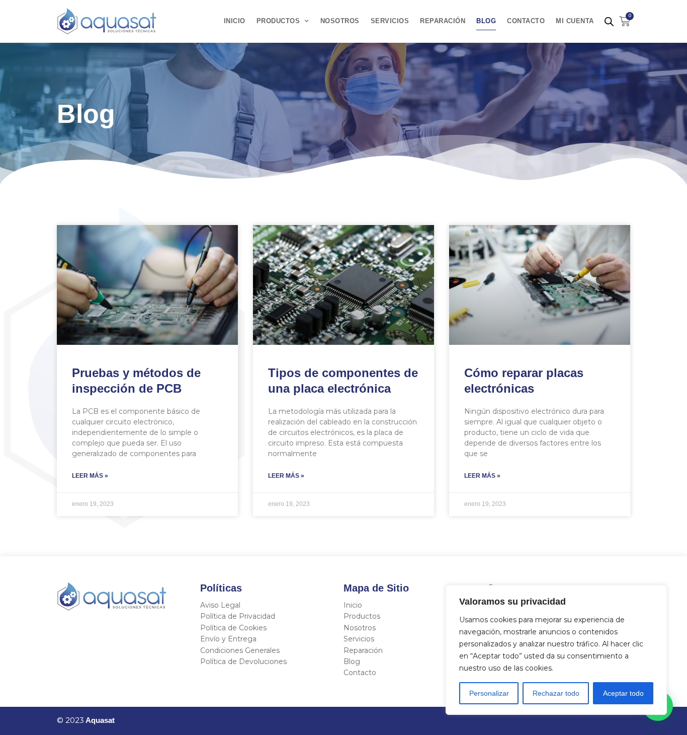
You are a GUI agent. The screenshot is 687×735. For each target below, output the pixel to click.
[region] (556, 650)
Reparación (442, 21)
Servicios (390, 21)
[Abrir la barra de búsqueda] (609, 21)
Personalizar (489, 693)
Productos (278, 21)
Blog (486, 21)
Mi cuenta (575, 21)
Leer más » (90, 475)
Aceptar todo (623, 693)
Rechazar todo (556, 693)
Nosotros (340, 21)
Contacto (526, 21)
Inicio (234, 21)
